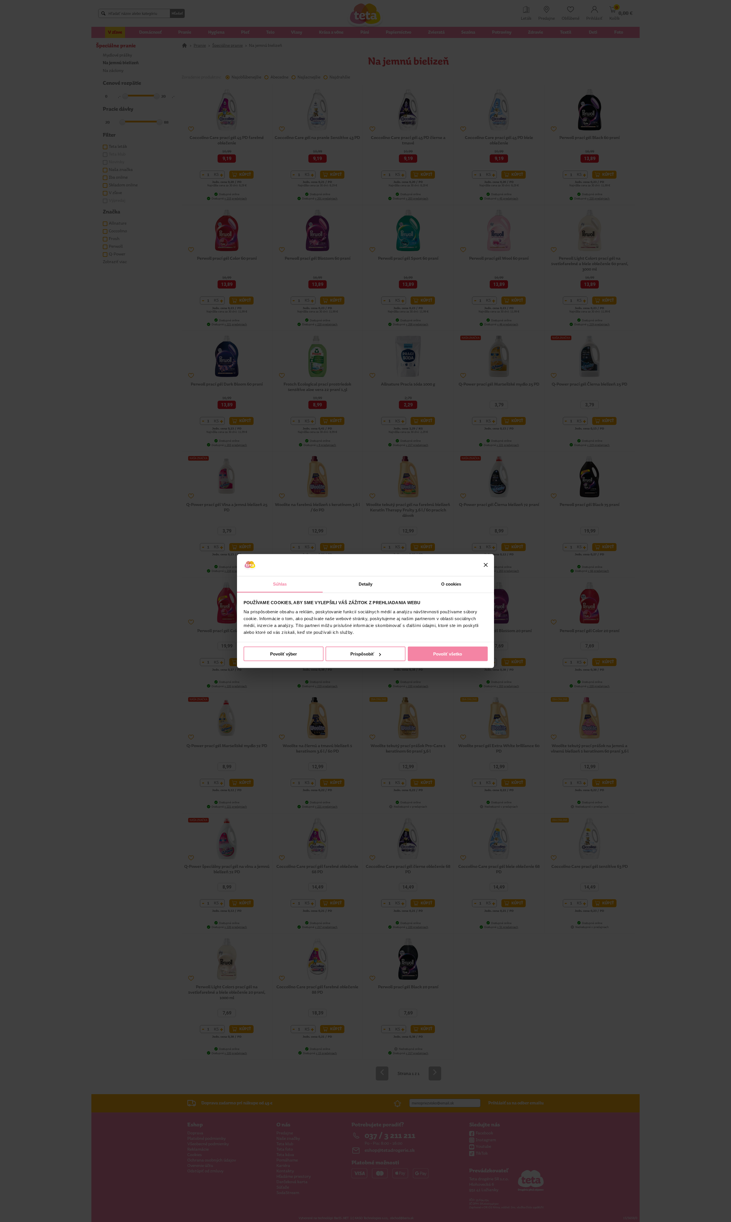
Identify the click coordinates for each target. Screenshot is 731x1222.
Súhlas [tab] (280, 583)
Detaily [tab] (366, 583)
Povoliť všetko (447, 654)
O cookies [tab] (451, 583)
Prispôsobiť (362, 654)
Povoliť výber (283, 654)
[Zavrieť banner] (486, 565)
